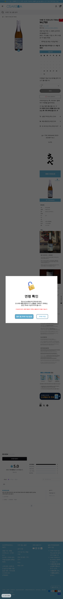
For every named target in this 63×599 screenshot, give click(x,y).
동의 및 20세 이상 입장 (24, 316)
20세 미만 (42, 316)
